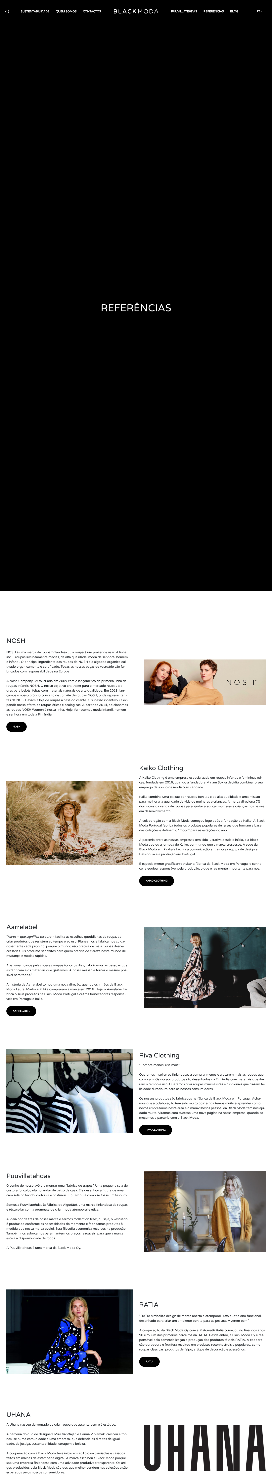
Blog (234, 11)
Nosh (16, 726)
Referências (214, 11)
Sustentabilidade (35, 11)
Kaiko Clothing (157, 880)
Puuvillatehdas (184, 11)
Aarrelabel (21, 1011)
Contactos (92, 11)
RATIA (149, 1361)
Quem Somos (66, 11)
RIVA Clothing (156, 1129)
